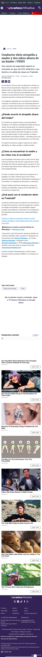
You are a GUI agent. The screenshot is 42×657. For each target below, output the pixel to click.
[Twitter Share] (3, 81)
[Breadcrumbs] (5, 48)
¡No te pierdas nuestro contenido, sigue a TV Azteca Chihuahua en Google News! (21, 300)
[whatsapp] (27, 602)
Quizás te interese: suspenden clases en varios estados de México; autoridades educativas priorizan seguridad (20, 220)
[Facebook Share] (9, 81)
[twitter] (15, 602)
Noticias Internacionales (9, 288)
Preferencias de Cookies (19, 629)
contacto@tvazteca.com (27, 620)
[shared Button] (6, 81)
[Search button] (39, 8)
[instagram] (18, 602)
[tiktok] (21, 602)
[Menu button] (2, 8)
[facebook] (24, 602)
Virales (23, 288)
